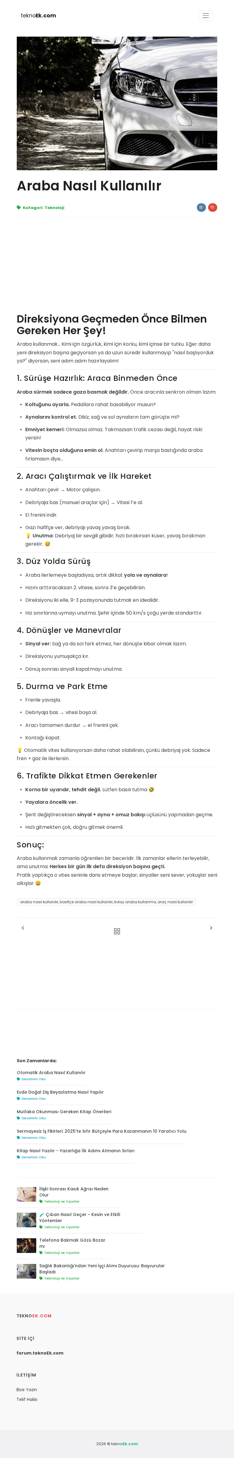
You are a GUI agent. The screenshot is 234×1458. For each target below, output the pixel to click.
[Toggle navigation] (205, 15)
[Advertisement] (117, 268)
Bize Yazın (26, 1390)
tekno (38, 15)
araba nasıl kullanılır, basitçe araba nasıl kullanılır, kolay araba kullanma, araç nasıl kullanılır (106, 901)
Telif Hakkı (26, 1399)
